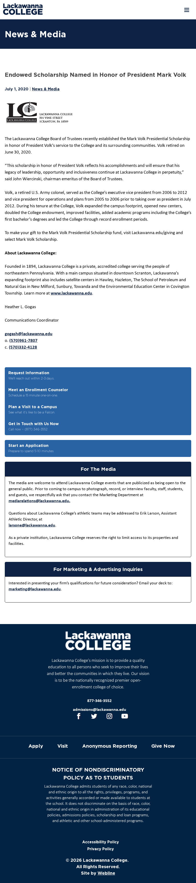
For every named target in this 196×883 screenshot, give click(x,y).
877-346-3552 (99, 701)
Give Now (163, 746)
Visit (62, 746)
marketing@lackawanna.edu (35, 589)
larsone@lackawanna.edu (32, 525)
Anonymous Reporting (109, 746)
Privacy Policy (100, 849)
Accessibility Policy (100, 842)
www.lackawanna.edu (71, 293)
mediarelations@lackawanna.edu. (39, 501)
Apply (35, 746)
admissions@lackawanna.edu (99, 709)
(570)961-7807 (23, 341)
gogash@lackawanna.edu (28, 334)
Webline (106, 873)
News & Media (46, 89)
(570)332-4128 (23, 347)
